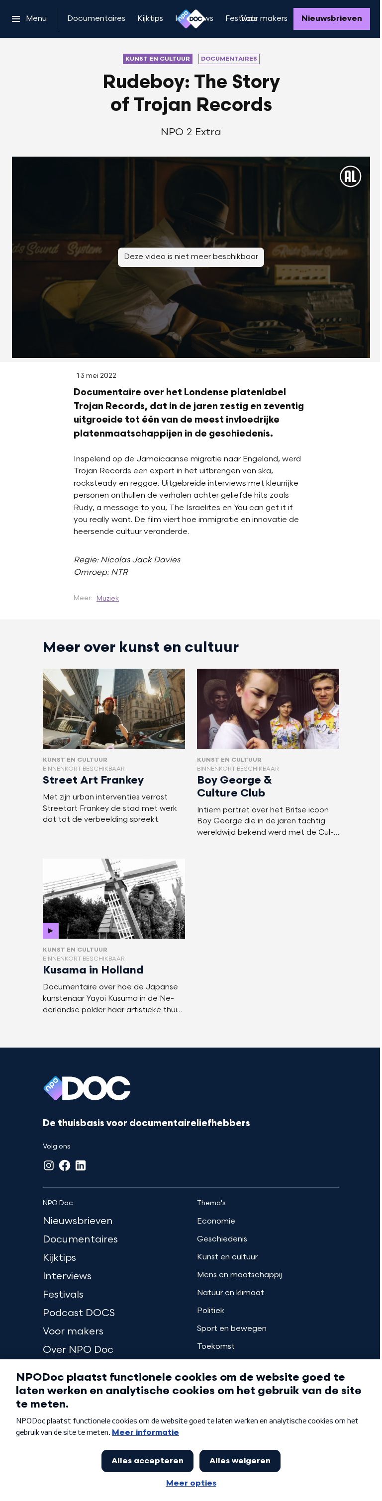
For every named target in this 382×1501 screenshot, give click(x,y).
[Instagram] (49, 1165)
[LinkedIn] (81, 1165)
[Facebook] (65, 1165)
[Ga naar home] (191, 19)
